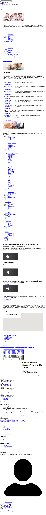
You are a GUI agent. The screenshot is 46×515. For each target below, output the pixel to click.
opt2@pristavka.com (7, 381)
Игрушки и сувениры (7, 120)
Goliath (6, 236)
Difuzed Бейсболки (11, 209)
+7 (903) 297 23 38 (8, 502)
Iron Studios (7, 215)
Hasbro (7, 227)
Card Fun (7, 239)
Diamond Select (8, 202)
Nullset (9, 177)
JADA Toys (8, 226)
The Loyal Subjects (11, 154)
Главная (2, 347)
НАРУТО (10, 223)
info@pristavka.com (7, 510)
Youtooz (9, 174)
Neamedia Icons (11, 170)
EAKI (9, 176)
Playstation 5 (7, 29)
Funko (7, 136)
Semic (9, 164)
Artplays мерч (8, 222)
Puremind (7, 238)
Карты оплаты (11, 35)
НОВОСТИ (5, 399)
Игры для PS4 (10, 55)
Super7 (6, 218)
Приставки (10, 30)
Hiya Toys (7, 198)
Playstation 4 (7, 31)
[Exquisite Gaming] (5, 204)
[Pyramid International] (5, 197)
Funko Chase (10, 147)
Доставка (7, 339)
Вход (4, 6)
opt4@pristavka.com (7, 385)
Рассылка (5, 449)
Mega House (10, 155)
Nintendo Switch (8, 41)
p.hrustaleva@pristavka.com (8, 389)
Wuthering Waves (11, 185)
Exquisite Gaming (9, 204)
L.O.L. (6, 229)
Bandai (7, 189)
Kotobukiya (10, 156)
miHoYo (7, 232)
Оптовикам (5, 241)
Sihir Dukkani (8, 213)
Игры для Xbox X (11, 57)
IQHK (9, 162)
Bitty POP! (10, 148)
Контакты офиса (6, 429)
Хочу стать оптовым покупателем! (10, 251)
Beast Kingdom (11, 171)
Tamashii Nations (11, 192)
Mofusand (10, 187)
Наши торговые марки (7, 61)
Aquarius (9, 158)
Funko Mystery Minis (12, 143)
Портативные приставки (10, 44)
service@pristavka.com (13, 511)
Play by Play (10, 160)
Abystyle (8, 149)
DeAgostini (8, 221)
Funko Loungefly (11, 138)
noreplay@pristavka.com (8, 396)
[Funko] (5, 136)
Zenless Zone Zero (11, 235)
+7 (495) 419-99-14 (4, 509)
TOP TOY (10, 183)
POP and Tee (10, 144)
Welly (9, 167)
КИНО (9, 224)
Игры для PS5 (10, 58)
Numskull (9, 173)
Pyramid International (10, 197)
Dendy (6, 49)
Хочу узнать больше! (7, 267)
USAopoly (10, 166)
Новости (7, 336)
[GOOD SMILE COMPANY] (5, 214)
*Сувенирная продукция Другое (12, 153)
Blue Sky (7, 240)
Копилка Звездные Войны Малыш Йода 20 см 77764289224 (12, 421)
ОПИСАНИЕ (5, 398)
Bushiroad (10, 186)
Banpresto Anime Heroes (12, 193)
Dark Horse (10, 161)
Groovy (9, 159)
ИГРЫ (6, 53)
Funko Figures (10, 145)
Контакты (7, 341)
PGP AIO (9, 45)
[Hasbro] (5, 227)
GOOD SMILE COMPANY (12, 214)
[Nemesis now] (5, 150)
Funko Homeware (11, 139)
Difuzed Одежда (11, 206)
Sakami (9, 175)
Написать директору (9, 342)
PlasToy (6, 195)
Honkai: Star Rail (11, 234)
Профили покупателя (5, 448)
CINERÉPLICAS (11, 169)
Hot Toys (7, 210)
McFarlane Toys (8, 194)
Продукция (5, 12)
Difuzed (8, 205)
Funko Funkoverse (11, 146)
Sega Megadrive (8, 51)
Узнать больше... (8, 84)
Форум (6, 343)
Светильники (10, 225)
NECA (7, 217)
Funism (9, 182)
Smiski (9, 180)
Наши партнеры (8, 337)
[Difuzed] (5, 205)
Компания (5, 300)
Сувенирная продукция (12, 347)
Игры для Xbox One (12, 56)
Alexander (10, 188)
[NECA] (5, 217)
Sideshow (9, 168)
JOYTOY (7, 228)
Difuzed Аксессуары (12, 208)
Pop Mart (9, 178)
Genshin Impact (11, 233)
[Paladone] (5, 199)
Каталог (5, 347)
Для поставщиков (8, 338)
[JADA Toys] (5, 226)
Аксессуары (10, 34)
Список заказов (6, 445)
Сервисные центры (9, 340)
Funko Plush (10, 141)
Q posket (9, 191)
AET (9, 184)
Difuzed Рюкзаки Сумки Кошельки (15, 207)
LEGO (6, 231)
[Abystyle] (5, 149)
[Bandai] (5, 189)
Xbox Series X (8, 36)
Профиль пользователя (7, 446)
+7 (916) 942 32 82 (7, 504)
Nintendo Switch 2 (11, 60)
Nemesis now (9, 150)
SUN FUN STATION (12, 181)
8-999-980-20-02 (7, 506)
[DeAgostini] (5, 221)
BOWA (6, 237)
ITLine (6, 513)
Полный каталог (6, 439)
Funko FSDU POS (11, 137)
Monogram (10, 163)
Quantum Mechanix (11, 172)
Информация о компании (10, 335)
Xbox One (7, 37)
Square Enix (10, 157)
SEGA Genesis (10, 47)
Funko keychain (11, 140)
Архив (9, 151)
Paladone (8, 199)
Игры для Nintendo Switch (13, 54)
